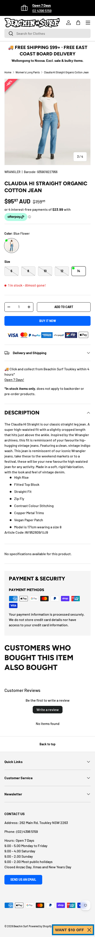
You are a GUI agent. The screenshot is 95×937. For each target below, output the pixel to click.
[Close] (89, 930)
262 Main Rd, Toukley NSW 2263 (43, 822)
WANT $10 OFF (69, 929)
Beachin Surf (20, 926)
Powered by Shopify (40, 926)
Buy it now (47, 321)
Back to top (47, 744)
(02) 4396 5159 (27, 831)
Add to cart (63, 307)
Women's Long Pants (27, 72)
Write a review (47, 709)
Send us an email (23, 879)
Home (7, 72)
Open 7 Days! (14, 379)
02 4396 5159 (41, 10)
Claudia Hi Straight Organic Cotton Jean (66, 72)
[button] (78, 22)
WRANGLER (12, 172)
